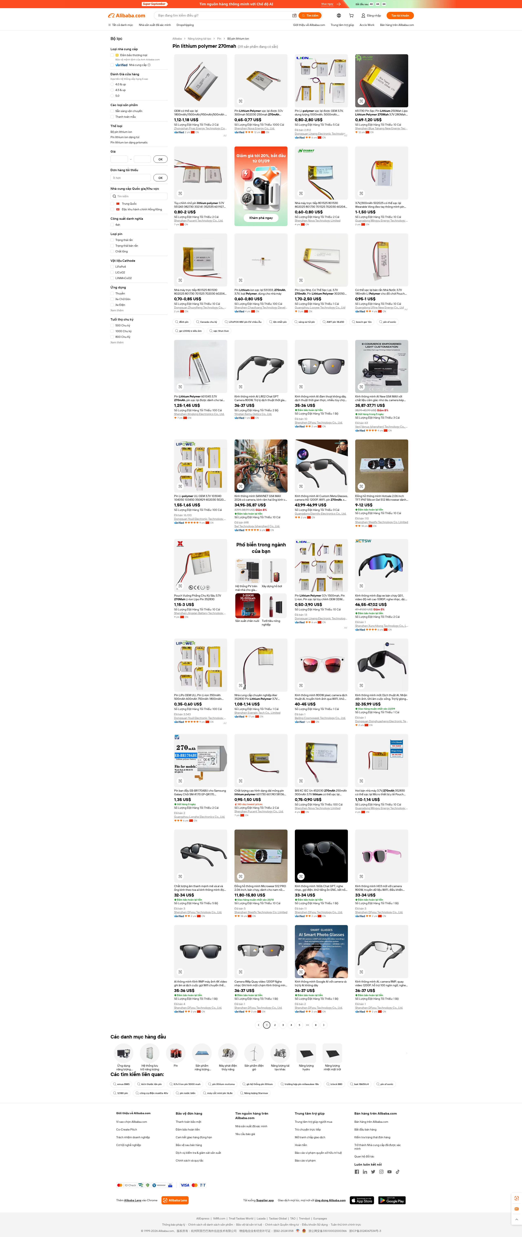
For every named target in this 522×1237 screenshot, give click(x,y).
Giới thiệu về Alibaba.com (133, 1113)
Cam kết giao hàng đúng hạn (194, 1137)
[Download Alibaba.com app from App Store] (362, 1200)
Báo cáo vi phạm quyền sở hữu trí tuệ (318, 1152)
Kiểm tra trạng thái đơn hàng (372, 1137)
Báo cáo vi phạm (305, 1160)
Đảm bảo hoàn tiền (188, 1129)
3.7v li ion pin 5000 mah (187, 1084)
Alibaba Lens (132, 1200)
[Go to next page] (323, 1025)
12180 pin (122, 1093)
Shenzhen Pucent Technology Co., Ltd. (198, 220)
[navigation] (139, 532)
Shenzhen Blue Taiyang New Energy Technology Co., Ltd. (381, 128)
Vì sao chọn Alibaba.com (131, 1121)
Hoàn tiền (301, 1145)
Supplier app (265, 1200)
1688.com (219, 1218)
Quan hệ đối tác (364, 1156)
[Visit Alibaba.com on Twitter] (373, 1171)
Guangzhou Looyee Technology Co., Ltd (320, 307)
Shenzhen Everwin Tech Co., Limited (257, 712)
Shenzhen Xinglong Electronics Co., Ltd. (199, 414)
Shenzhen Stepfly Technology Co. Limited (381, 522)
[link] (516, 1198)
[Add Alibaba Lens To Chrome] (175, 1200)
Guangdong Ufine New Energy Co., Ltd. (379, 307)
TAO (292, 1218)
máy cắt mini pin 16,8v (219, 1093)
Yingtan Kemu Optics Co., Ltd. (253, 414)
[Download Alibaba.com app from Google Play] (392, 1200)
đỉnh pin (183, 322)
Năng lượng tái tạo (199, 38)
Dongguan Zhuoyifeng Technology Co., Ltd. (200, 307)
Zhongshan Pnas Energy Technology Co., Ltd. (200, 128)
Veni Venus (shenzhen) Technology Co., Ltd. (381, 426)
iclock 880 (336, 1084)
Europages (320, 1218)
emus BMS (123, 1084)
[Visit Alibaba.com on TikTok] (397, 1171)
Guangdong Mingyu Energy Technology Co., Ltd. (381, 220)
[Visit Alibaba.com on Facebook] (356, 1171)
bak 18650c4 (361, 1084)
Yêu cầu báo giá (245, 1134)
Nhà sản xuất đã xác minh (251, 1126)
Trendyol (304, 1218)
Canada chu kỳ (208, 322)
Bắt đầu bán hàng (365, 1129)
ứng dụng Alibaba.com (330, 1200)
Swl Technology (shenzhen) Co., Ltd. (257, 526)
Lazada (261, 1218)
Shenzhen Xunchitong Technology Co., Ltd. (381, 625)
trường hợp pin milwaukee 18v (302, 1084)
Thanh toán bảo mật (188, 1121)
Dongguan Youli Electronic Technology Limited (200, 518)
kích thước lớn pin (151, 1084)
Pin (219, 38)
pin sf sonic (389, 322)
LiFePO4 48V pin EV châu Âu (245, 322)
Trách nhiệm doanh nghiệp (133, 1137)
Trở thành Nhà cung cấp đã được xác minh (377, 1146)
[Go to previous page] (258, 1025)
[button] (294, 15)
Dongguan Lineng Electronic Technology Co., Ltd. (321, 133)
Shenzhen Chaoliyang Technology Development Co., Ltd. (261, 307)
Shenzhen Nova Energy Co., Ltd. (254, 128)
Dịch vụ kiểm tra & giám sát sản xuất (198, 1152)
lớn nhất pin (280, 322)
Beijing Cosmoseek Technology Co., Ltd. (320, 718)
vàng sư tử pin (307, 322)
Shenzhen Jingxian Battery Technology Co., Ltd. (200, 613)
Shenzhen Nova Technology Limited (317, 220)
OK (160, 159)
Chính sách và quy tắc (189, 1160)
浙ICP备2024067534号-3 (365, 1231)
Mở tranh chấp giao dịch (310, 1137)
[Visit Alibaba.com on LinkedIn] (365, 1171)
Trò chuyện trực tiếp (308, 1129)
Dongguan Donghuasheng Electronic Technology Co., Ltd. (381, 721)
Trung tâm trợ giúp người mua (313, 1121)
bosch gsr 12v (364, 322)
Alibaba (177, 38)
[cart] (352, 16)
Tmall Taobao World (241, 1218)
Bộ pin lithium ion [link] (238, 38)
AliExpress (202, 1218)
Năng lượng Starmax (256, 1093)
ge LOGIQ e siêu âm (190, 330)
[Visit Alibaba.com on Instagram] (381, 1171)
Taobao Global (278, 1218)
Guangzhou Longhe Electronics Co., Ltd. (199, 816)
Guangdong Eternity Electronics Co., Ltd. (320, 513)
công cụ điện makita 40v (154, 1093)
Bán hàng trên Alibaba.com (371, 1121)
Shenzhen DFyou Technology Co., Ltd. (319, 422)
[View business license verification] (298, 1231)
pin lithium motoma (223, 1084)
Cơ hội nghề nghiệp (128, 1145)
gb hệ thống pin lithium (260, 1084)
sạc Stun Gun (221, 330)
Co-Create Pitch (126, 1129)
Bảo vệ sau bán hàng (189, 1145)
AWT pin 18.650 (335, 322)
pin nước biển (187, 1093)
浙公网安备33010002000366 (328, 1231)
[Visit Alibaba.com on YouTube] (389, 1171)
